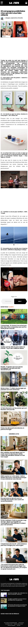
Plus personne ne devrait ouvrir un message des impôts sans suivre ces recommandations (12, 499)
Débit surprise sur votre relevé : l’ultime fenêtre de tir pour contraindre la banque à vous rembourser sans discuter (13, 477)
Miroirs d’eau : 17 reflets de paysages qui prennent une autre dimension (13, 389)
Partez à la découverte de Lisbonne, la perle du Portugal (12, 428)
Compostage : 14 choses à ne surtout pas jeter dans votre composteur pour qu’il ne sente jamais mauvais (14, 327)
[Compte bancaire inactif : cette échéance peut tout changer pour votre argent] (14, 534)
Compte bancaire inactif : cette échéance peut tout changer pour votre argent (14, 544)
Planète (10, 307)
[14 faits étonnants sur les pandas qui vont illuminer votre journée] (14, 399)
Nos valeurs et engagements (10, 622)
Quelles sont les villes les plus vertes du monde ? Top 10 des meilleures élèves (13, 347)
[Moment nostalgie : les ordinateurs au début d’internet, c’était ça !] (4, 594)
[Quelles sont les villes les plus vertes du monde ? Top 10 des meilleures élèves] (14, 337)
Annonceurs (21, 622)
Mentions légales (11, 625)
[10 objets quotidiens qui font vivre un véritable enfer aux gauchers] (4, 600)
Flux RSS (18, 625)
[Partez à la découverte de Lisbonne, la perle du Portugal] (14, 418)
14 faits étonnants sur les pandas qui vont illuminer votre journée (14, 408)
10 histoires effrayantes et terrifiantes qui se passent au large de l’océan (17, 605)
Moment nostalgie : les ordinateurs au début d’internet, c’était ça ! (17, 593)
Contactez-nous (8, 624)
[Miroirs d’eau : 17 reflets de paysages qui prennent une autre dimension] (14, 379)
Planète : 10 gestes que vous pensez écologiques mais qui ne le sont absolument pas (12, 368)
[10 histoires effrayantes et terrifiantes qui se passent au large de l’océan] (4, 606)
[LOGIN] (26, 3)
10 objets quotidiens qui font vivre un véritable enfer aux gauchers (17, 599)
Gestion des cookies (18, 624)
